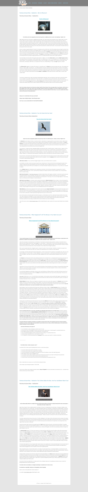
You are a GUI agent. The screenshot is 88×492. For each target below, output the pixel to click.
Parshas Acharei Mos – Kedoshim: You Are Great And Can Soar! (36, 113)
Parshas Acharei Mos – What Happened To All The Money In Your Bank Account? (40, 214)
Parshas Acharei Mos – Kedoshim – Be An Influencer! (33, 13)
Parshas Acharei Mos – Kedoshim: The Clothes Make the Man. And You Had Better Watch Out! (44, 380)
